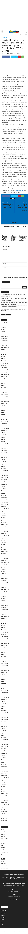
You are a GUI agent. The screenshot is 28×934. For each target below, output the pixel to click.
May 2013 (3, 679)
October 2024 (4, 372)
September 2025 (5, 347)
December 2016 (4, 582)
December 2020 (4, 475)
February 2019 (4, 524)
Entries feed (3, 863)
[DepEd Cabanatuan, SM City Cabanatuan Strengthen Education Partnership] (15, 232)
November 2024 (4, 370)
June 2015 (3, 623)
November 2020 (4, 477)
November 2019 (4, 504)
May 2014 (3, 652)
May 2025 (3, 356)
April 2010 (3, 762)
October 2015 (4, 614)
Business (3, 829)
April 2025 (3, 358)
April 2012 (3, 708)
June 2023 (3, 408)
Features (3, 912)
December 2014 (4, 636)
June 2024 (3, 381)
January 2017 (4, 580)
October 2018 (4, 533)
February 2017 (4, 578)
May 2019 (3, 517)
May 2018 (3, 544)
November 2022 (4, 423)
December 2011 (4, 717)
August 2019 (4, 511)
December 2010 (4, 744)
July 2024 (3, 379)
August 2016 (4, 591)
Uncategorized (4, 852)
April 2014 (3, 654)
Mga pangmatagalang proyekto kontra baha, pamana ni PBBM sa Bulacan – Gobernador (23, 238)
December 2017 (4, 556)
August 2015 (4, 618)
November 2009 (4, 773)
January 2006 (4, 811)
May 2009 (3, 786)
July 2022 (3, 432)
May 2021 (3, 464)
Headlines (7, 34)
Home (3, 34)
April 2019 (3, 520)
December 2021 (4, 448)
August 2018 (4, 538)
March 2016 (3, 603)
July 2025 (3, 352)
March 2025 (3, 361)
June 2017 (3, 569)
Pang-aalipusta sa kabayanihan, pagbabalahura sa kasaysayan (13, 309)
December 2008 (4, 798)
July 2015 (3, 621)
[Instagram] (14, 900)
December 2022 (4, 421)
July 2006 (3, 809)
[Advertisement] (14, 15)
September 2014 (5, 643)
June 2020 (3, 488)
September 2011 (5, 724)
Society (2, 850)
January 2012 (4, 715)
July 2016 (3, 594)
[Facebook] (11, 900)
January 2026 (4, 338)
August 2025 (4, 349)
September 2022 (5, 428)
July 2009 (3, 782)
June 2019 (3, 515)
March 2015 (3, 630)
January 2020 (4, 500)
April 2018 (3, 547)
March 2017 (3, 576)
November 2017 (4, 558)
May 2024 (3, 383)
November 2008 (4, 800)
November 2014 (4, 639)
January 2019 (4, 526)
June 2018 (3, 542)
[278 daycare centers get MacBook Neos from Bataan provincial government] (6, 232)
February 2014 (4, 659)
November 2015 (4, 612)
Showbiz (3, 847)
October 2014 (4, 641)
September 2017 (5, 562)
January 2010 (4, 769)
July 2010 (3, 755)
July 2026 (3, 325)
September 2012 (5, 697)
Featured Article (4, 838)
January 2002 (4, 820)
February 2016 (4, 605)
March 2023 (3, 414)
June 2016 (3, 596)
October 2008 (4, 802)
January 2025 (4, 365)
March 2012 (3, 710)
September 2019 (5, 509)
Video (2, 854)
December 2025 (4, 340)
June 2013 (3, 677)
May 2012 (3, 706)
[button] (25, 31)
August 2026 (4, 322)
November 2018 (4, 531)
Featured (3, 836)
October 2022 (4, 426)
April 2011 (3, 735)
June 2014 (3, 650)
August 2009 (4, 780)
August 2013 (4, 672)
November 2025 (4, 343)
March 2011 (3, 737)
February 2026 (4, 336)
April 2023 (3, 412)
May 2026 (3, 329)
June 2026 (3, 327)
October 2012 (4, 695)
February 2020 (4, 497)
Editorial (3, 913)
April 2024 (3, 385)
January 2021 (4, 473)
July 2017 (3, 567)
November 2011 (4, 719)
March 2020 (3, 495)
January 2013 (4, 688)
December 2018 (4, 529)
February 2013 (4, 686)
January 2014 (4, 661)
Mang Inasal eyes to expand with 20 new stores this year (7, 205)
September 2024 (5, 374)
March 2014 (3, 656)
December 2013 (4, 663)
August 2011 (4, 726)
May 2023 (3, 410)
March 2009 (3, 791)
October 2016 (4, 587)
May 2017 (3, 571)
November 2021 (4, 450)
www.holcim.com (20, 190)
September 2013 (5, 670)
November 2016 (4, 585)
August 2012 (4, 699)
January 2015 (4, 634)
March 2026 (3, 334)
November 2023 (4, 396)
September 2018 (5, 535)
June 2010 (3, 757)
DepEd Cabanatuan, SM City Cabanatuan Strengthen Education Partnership (14, 238)
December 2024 (4, 367)
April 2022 (3, 439)
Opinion (2, 845)
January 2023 (4, 419)
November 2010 (4, 746)
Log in (2, 861)
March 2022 (3, 441)
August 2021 (4, 457)
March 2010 (3, 764)
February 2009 (4, 793)
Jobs (2, 924)
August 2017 (4, 565)
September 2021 (5, 455)
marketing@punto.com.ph (14, 896)
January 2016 (4, 607)
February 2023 (4, 417)
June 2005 (3, 816)
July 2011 (3, 728)
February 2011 (4, 739)
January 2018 (4, 553)
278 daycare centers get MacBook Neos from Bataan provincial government (5, 238)
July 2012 (3, 701)
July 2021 (3, 459)
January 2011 (4, 742)
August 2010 (4, 753)
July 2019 (3, 513)
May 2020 (3, 491)
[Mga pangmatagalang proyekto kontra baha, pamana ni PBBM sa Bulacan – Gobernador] (23, 232)
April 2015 (3, 627)
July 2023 (3, 405)
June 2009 (3, 784)
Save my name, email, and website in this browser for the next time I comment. (14, 278)
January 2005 (4, 818)
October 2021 (4, 452)
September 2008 (5, 804)
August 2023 (4, 403)
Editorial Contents (5, 832)
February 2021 (4, 470)
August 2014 (4, 645)
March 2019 (3, 522)
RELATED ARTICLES (9, 226)
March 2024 (3, 387)
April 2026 (3, 331)
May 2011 (3, 733)
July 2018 (3, 540)
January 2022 (4, 446)
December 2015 (4, 609)
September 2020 (5, 482)
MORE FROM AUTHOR (19, 226)
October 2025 (4, 345)
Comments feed (4, 866)
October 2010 (4, 748)
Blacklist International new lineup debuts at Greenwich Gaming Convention (22, 207)
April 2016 (3, 600)
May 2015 (3, 625)
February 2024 (4, 390)
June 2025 (3, 354)
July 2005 (3, 813)
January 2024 (4, 392)
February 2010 (4, 766)
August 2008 (4, 807)
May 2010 (3, 760)
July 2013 (3, 674)
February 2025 (4, 363)
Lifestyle (3, 843)
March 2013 (3, 683)
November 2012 (4, 692)
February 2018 (4, 551)
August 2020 (4, 484)
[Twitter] (17, 900)
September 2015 (5, 616)
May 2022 (3, 437)
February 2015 (4, 632)
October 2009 (4, 775)
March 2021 (3, 468)
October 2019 (4, 506)
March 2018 (3, 549)
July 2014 (3, 647)
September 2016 (5, 589)
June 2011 (3, 730)
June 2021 (3, 461)
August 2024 (4, 376)
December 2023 (4, 394)
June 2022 (3, 435)
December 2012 (4, 690)
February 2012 (4, 713)
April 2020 (3, 493)
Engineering (3, 834)
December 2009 (4, 771)
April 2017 (3, 574)
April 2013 (3, 681)
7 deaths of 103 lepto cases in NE (9, 306)
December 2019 (4, 502)
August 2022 (4, 430)
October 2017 (4, 560)
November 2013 (4, 665)
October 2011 (4, 721)
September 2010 (5, 751)
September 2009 (5, 778)
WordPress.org (4, 868)
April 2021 (3, 466)
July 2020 (3, 486)
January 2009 (4, 795)
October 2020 (4, 479)
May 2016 (3, 598)
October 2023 (4, 399)
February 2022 (4, 444)
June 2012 (3, 704)
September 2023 (5, 401)
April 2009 (3, 789)
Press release (6, 53)
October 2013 (4, 668)
